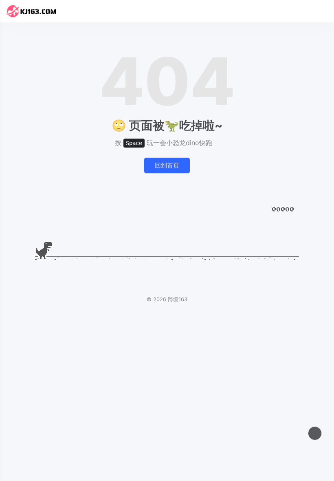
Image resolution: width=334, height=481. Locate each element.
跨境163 (177, 299)
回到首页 (167, 165)
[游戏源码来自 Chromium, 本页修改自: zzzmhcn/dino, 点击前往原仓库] (216, 143)
